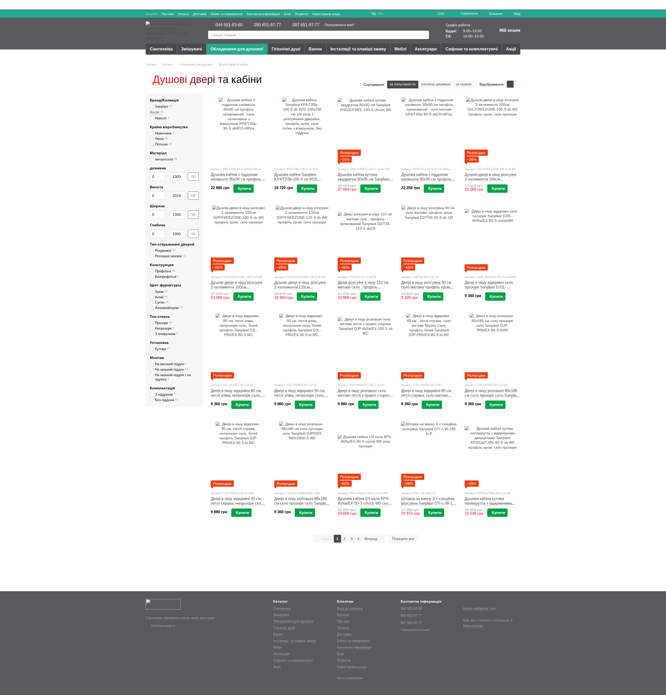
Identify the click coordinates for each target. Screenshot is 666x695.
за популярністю (403, 84)
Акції (511, 49)
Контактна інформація (263, 14)
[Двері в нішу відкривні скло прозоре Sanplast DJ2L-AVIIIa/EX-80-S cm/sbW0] (492, 238)
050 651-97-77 (267, 25)
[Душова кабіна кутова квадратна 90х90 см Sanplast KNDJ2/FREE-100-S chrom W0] (365, 130)
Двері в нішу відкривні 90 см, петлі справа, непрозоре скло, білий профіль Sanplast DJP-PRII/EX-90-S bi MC (237, 505)
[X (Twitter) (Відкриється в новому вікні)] (358, 14)
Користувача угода (326, 14)
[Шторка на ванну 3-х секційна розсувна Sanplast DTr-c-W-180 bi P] (429, 454)
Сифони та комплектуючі (471, 49)
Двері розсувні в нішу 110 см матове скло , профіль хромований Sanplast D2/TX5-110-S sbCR (364, 289)
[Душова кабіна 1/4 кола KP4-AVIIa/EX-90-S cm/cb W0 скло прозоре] (365, 454)
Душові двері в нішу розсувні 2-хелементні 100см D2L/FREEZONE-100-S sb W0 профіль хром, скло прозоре (491, 181)
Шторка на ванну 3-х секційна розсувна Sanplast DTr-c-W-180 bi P (429, 503)
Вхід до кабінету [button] (350, 608)
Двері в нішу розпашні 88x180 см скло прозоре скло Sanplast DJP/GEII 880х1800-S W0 (301, 503)
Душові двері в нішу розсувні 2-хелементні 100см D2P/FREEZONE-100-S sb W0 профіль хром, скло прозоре (237, 289)
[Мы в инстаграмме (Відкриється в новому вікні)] (364, 14)
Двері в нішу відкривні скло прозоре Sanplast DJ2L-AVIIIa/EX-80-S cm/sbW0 (489, 287)
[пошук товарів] (425, 35)
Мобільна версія (162, 626)
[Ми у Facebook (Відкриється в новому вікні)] (351, 14)
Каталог (151, 14)
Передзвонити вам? (339, 25)
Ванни (315, 49)
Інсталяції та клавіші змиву (358, 49)
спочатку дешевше (436, 84)
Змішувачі (191, 49)
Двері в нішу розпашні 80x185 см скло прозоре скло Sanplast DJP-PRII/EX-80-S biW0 (492, 395)
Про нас (168, 14)
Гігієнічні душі (286, 49)
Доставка (200, 14)
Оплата (183, 14)
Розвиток (301, 14)
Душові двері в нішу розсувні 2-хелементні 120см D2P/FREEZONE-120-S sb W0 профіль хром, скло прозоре (301, 289)
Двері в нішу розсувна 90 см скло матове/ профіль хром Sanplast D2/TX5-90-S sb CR (426, 287)
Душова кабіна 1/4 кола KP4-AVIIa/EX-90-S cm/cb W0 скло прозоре (364, 503)
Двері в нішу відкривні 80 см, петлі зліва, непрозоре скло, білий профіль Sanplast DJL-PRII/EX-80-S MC (236, 397)
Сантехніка (161, 49)
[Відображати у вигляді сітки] (510, 84)
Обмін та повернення (226, 14)
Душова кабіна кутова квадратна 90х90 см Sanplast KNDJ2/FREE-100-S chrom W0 (365, 179)
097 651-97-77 (305, 25)
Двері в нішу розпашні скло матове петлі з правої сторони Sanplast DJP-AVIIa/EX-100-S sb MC (364, 397)
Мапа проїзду (473, 626)
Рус (380, 13)
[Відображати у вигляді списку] (517, 84)
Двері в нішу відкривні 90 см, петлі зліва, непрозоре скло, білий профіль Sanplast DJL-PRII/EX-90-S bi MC (299, 397)
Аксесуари (426, 49)
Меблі (400, 49)
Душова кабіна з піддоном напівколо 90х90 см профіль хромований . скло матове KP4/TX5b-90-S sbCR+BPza (426, 181)
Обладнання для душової (236, 49)
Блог (287, 14)
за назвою (464, 84)
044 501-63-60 (228, 25)
